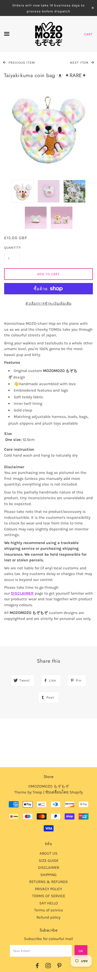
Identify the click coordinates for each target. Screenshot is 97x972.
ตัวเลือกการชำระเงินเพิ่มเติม (49, 303)
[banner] (48, 34)
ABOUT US (48, 853)
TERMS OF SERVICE (48, 896)
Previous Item (21, 62)
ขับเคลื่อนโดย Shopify (64, 792)
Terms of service (48, 910)
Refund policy (48, 917)
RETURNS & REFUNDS (48, 881)
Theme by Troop (28, 792)
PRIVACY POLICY (48, 889)
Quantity (12, 247)
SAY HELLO (48, 903)
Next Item (79, 62)
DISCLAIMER (22, 593)
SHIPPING (48, 874)
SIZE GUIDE (48, 860)
